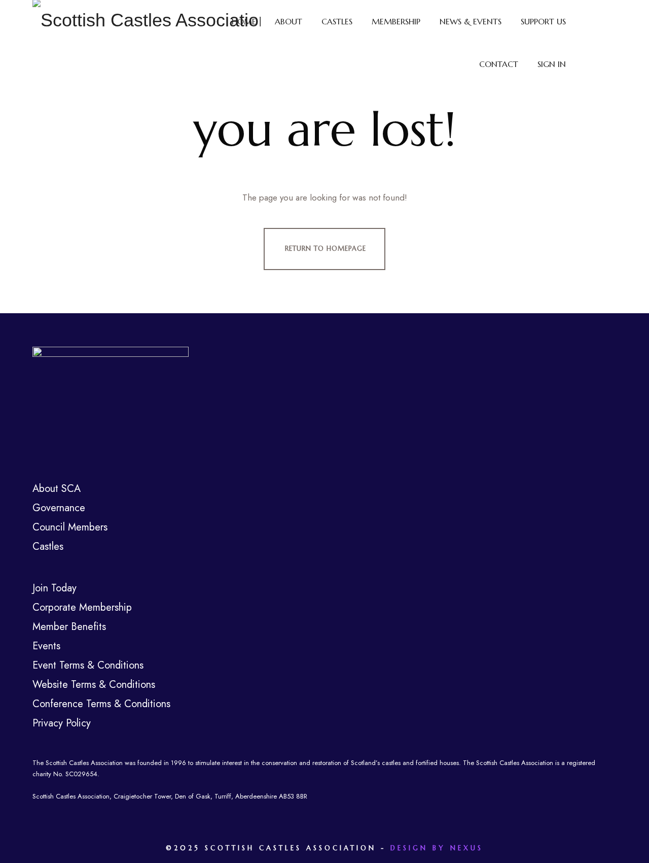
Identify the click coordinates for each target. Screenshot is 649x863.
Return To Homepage (325, 248)
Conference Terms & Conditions (101, 703)
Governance (58, 508)
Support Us (543, 21)
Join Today (54, 588)
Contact (498, 64)
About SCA (56, 488)
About (288, 21)
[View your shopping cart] (596, 42)
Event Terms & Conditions (87, 665)
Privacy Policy (61, 723)
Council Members (69, 527)
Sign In (551, 64)
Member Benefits (69, 626)
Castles (336, 21)
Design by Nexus (436, 848)
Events (46, 646)
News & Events (470, 21)
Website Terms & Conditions (93, 684)
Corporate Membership (82, 607)
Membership (396, 21)
